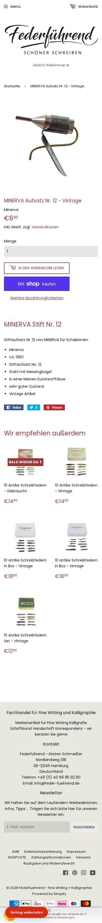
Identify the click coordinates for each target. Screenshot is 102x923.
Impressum (76, 851)
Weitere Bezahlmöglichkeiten (37, 298)
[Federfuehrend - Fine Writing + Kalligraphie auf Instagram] (83, 873)
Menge (10, 241)
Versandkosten (45, 227)
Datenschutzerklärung (43, 851)
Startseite (12, 86)
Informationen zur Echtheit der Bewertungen (48, 917)
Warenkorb (87, 6)
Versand (83, 857)
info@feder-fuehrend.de (57, 783)
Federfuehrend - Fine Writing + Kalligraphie (55, 887)
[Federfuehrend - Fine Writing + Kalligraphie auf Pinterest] (74, 873)
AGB (15, 851)
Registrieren (84, 827)
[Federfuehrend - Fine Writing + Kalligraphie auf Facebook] (65, 873)
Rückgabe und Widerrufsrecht (49, 863)
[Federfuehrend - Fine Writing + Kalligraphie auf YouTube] (92, 873)
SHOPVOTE (17, 857)
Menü (15, 6)
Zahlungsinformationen (51, 857)
